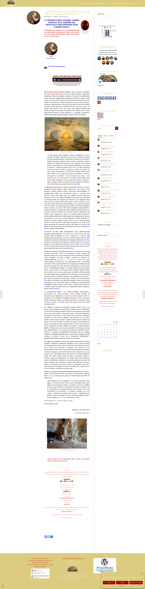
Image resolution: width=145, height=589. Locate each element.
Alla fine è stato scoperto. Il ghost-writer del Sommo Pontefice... (108, 204)
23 (116, 334)
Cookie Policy (122, 586)
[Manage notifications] (3, 586)
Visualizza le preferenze (136, 582)
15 (113, 332)
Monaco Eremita (64, 16)
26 (104, 337)
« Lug (98, 343)
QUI (76, 272)
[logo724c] (11, 3)
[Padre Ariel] (104, 64)
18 (101, 334)
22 (113, 334)
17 (98, 334)
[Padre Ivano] (99, 59)
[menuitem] (81, 3)
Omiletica (56, 16)
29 (113, 337)
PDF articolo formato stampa (56, 66)
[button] (142, 574)
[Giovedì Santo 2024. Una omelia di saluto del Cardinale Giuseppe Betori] (1, 294)
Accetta (109, 582)
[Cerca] (140, 3)
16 (116, 332)
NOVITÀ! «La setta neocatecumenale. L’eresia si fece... (108, 171)
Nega (122, 582)
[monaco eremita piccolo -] (33, 17)
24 (98, 337)
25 (101, 337)
